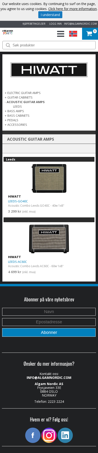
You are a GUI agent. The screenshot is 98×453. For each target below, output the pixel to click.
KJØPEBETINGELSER (33, 23)
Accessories (17, 124)
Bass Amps (15, 111)
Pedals (12, 120)
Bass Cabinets (18, 115)
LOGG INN (55, 23)
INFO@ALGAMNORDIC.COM (80, 23)
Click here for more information (72, 8)
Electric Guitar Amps (24, 93)
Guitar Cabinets (20, 97)
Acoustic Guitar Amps (26, 102)
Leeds (17, 106)
